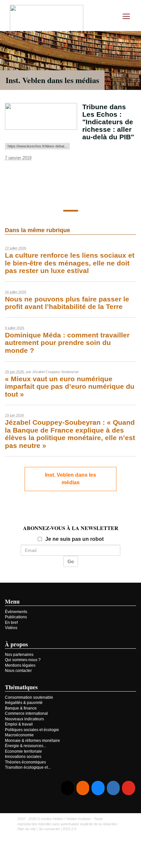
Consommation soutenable (29, 697)
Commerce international (26, 713)
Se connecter (49, 829)
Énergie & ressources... (25, 746)
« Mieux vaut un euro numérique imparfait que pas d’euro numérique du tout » (69, 386)
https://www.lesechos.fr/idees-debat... (37, 146)
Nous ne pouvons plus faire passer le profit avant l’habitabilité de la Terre (67, 303)
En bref (11, 623)
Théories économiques (25, 762)
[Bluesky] (97, 788)
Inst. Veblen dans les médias (52, 80)
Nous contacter (18, 671)
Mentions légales (20, 665)
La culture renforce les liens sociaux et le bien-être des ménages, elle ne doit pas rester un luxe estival (69, 263)
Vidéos (11, 628)
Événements (16, 612)
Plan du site (26, 829)
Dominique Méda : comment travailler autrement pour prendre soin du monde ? (67, 342)
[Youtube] (128, 788)
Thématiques (21, 687)
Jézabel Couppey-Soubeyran (55, 372)
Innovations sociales (23, 757)
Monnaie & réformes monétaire (32, 741)
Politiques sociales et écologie (32, 730)
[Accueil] (46, 19)
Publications (16, 617)
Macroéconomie (19, 735)
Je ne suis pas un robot (74, 539)
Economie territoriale (23, 751)
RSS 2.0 (69, 829)
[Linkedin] (113, 788)
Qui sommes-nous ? (23, 660)
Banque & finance (21, 708)
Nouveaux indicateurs (24, 719)
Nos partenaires (19, 655)
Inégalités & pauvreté (24, 703)
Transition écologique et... (28, 767)
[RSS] (82, 788)
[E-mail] (67, 788)
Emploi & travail (19, 724)
